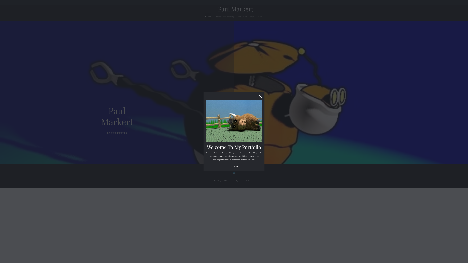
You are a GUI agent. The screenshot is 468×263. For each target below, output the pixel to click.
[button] (260, 96)
